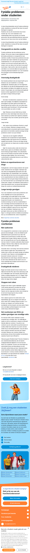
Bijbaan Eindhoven (20, 472)
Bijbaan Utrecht (5, 474)
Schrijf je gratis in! (15, 447)
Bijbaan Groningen (20, 474)
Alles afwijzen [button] (22, 550)
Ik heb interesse (15, 503)
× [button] (28, 528)
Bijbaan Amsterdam (6, 472)
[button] (15, 547)
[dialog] (15, 540)
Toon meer (15, 510)
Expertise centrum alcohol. (11, 218)
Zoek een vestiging (15, 379)
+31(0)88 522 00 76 (10, 524)
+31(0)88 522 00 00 (8, 372)
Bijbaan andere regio (21, 476)
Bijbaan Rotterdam (6, 476)
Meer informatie (15, 498)
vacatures (11, 357)
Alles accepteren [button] (8, 550)
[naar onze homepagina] (7, 8)
